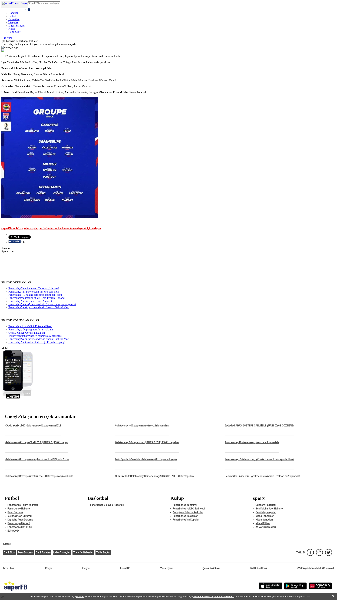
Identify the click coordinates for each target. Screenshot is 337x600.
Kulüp (11, 28)
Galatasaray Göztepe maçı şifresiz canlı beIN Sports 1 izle (37, 459)
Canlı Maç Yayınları (266, 512)
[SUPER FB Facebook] (310, 552)
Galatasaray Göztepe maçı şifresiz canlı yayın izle (252, 442)
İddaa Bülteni (263, 523)
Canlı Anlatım (43, 552)
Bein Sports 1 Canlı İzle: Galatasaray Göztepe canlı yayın (146, 459)
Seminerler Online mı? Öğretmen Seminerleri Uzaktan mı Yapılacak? (262, 476)
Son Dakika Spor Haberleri (270, 508)
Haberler (13, 12)
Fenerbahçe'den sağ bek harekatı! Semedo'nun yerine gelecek (42, 304)
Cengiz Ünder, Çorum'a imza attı (26, 332)
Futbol (12, 16)
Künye (48, 568)
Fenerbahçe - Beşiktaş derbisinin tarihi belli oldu (35, 294)
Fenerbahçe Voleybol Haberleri (107, 504)
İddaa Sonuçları (264, 519)
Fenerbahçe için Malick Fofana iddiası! (30, 326)
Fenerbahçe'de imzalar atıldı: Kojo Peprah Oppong (36, 297)
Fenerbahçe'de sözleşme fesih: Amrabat (30, 301)
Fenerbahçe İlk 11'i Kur (20, 527)
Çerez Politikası (211, 568)
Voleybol (13, 22)
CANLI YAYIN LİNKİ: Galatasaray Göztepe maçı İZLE (33, 425)
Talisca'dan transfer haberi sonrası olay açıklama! (35, 335)
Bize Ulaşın (9, 568)
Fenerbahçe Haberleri (19, 508)
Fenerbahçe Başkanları (185, 516)
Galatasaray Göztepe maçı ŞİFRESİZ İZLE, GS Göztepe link (147, 442)
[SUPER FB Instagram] (319, 552)
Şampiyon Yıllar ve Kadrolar (188, 512)
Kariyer (86, 568)
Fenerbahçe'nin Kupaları (186, 519)
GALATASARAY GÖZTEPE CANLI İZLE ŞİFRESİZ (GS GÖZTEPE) (259, 425)
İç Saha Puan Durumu (20, 516)
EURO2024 (13, 530)
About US (125, 568)
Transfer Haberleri (83, 552)
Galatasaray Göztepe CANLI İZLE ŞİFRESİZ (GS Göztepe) (36, 442)
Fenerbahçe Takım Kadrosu (23, 504)
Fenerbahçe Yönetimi (185, 504)
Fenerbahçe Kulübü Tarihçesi (189, 508)
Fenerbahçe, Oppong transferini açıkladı (30, 329)
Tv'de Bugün (103, 552)
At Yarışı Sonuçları (266, 527)
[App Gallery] (320, 588)
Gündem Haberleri (266, 504)
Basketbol (13, 19)
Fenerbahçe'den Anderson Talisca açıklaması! (33, 288)
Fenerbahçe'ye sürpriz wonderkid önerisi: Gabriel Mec (38, 307)
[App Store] (270, 588)
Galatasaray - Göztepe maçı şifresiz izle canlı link (142, 425)
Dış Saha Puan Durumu (20, 519)
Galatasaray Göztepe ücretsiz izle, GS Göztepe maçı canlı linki (39, 476)
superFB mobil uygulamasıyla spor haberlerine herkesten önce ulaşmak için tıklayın (51, 228)
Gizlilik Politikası (258, 568)
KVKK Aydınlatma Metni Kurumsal (315, 568)
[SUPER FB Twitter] (328, 552)
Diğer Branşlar (16, 25)
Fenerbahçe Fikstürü (19, 523)
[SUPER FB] (15, 591)
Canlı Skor (14, 31)
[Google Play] (295, 588)
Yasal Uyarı (166, 568)
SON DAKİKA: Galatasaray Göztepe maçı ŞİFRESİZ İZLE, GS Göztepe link (154, 476)
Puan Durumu (15, 512)
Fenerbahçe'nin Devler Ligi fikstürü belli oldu (33, 291)
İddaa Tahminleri (265, 516)
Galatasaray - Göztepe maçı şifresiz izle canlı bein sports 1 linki (259, 459)
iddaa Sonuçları (61, 552)
